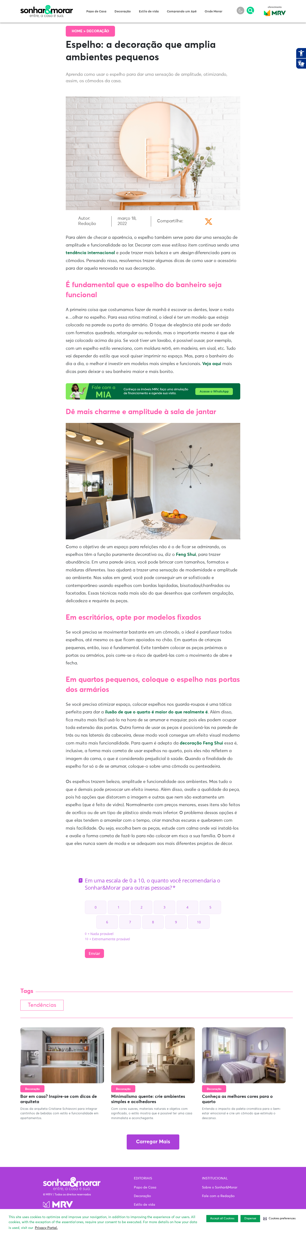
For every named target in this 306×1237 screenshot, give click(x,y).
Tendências (42, 1005)
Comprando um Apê (182, 11)
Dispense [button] (250, 1218)
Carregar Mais (153, 1141)
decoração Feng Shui (201, 743)
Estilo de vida (149, 11)
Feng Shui (186, 555)
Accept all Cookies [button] (222, 1218)
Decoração (123, 11)
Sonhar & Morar (46, 8)
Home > (79, 31)
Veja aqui (211, 364)
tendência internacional (90, 253)
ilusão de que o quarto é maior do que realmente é (156, 712)
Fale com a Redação (218, 1196)
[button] (279, 1218)
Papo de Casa (96, 11)
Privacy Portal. (46, 1228)
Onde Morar (213, 11)
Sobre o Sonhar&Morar (219, 1187)
